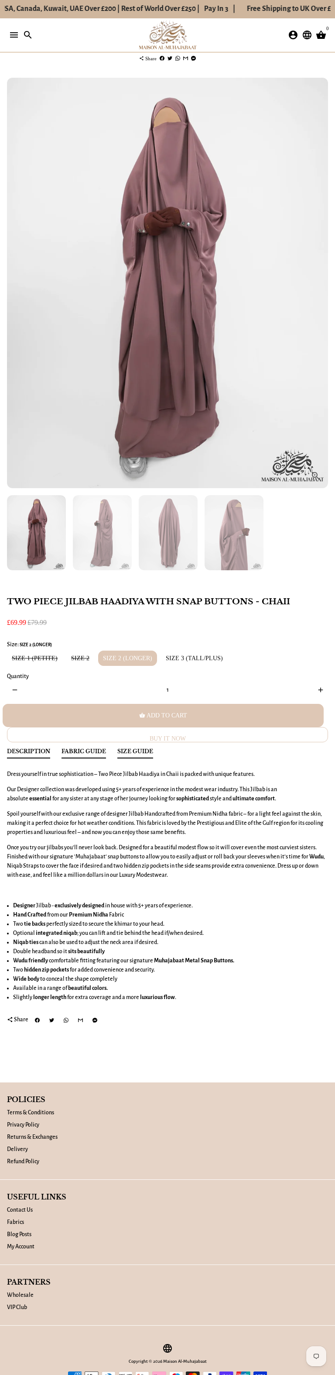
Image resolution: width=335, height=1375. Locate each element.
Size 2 (80, 658)
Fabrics (15, 1222)
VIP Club (17, 1307)
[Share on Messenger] (193, 58)
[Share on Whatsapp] (177, 58)
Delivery (17, 1149)
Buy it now (168, 738)
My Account (20, 1247)
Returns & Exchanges (32, 1137)
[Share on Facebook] (162, 58)
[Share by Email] (185, 58)
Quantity (18, 676)
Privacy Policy (23, 1125)
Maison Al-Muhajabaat (185, 1361)
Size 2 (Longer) (127, 658)
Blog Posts (19, 1234)
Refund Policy (23, 1161)
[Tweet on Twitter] (170, 58)
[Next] (320, 283)
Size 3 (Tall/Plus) (194, 658)
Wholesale (20, 1295)
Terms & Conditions (30, 1113)
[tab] (28, 753)
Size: (29, 644)
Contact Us (20, 1210)
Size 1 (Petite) (35, 658)
